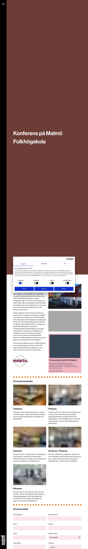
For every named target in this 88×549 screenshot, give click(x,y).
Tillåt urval (44, 288)
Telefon (50, 524)
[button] (3, 4)
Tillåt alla (64, 288)
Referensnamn (53, 514)
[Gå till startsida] (3, 540)
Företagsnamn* (18, 514)
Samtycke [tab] (23, 263)
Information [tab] (44, 263)
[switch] (36, 283)
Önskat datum (52, 533)
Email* (15, 533)
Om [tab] (64, 263)
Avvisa (24, 288)
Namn (15, 524)
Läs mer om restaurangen (56, 371)
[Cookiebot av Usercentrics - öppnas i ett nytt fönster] (67, 259)
